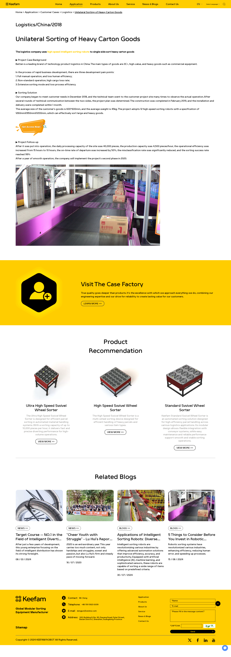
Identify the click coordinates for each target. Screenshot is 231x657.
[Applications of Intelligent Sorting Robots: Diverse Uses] (141, 505)
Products (95, 4)
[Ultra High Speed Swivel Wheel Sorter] (46, 381)
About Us (113, 4)
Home (58, 4)
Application (76, 4)
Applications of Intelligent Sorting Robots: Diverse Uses (139, 537)
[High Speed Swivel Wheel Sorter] (115, 381)
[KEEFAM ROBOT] (12, 4)
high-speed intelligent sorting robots (68, 51)
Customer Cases (49, 12)
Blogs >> (124, 528)
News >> (23, 528)
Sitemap (21, 627)
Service (130, 4)
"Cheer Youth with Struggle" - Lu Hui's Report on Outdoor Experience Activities (89, 537)
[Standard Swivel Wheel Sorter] (185, 381)
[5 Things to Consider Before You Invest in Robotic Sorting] (191, 505)
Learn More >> (93, 303)
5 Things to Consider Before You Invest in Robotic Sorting (191, 537)
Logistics (67, 12)
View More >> (46, 441)
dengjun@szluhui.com (87, 611)
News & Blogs (150, 4)
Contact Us (172, 4)
